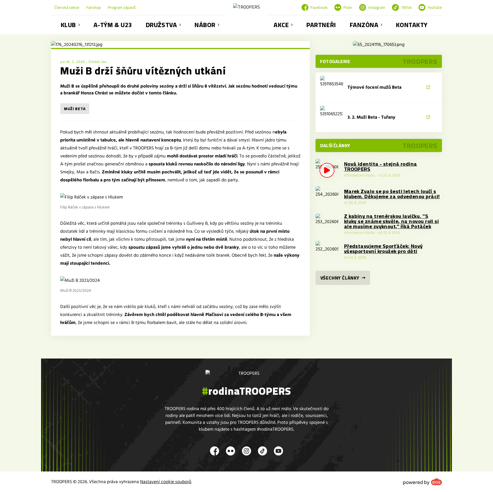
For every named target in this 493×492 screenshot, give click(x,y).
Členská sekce (66, 7)
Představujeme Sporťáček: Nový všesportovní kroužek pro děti (383, 249)
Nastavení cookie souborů (165, 481)
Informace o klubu (359, 175)
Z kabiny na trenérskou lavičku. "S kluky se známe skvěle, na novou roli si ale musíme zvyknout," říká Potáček (391, 221)
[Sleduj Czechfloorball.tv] (379, 44)
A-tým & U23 (113, 25)
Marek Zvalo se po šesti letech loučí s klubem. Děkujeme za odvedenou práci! (392, 194)
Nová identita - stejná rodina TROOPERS (380, 166)
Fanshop (93, 7)
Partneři (321, 25)
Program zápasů (122, 7)
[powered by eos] (422, 481)
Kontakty (411, 25)
